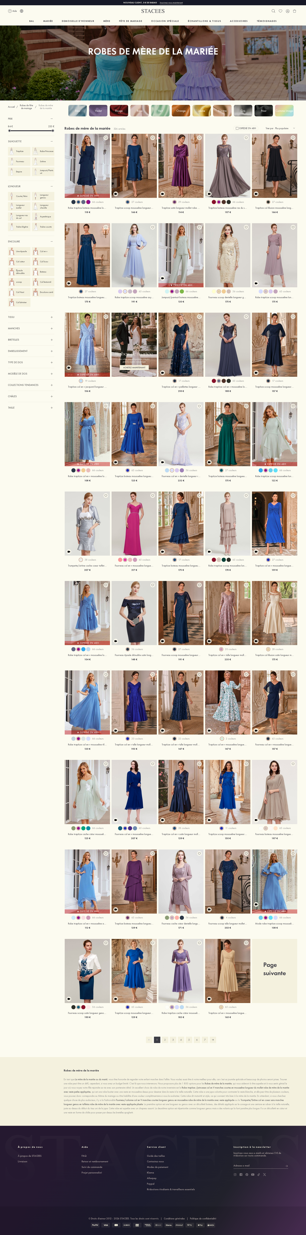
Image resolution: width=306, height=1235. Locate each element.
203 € (228, 927)
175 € (87, 301)
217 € (134, 570)
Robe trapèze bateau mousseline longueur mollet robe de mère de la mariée (106, 208)
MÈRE (106, 21)
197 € (228, 212)
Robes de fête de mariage (26, 107)
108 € (87, 480)
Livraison (22, 1161)
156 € (87, 391)
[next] (213, 1040)
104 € (87, 659)
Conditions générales (174, 1218)
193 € (134, 748)
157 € (275, 391)
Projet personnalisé (92, 1172)
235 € (228, 659)
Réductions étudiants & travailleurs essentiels (171, 1189)
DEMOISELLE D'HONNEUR (78, 21)
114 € (181, 212)
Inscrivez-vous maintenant (171, 2)
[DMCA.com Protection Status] (211, 1225)
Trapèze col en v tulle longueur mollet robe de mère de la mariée (241, 655)
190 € (87, 1017)
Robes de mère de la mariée (46, 107)
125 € (134, 480)
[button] (31, 118)
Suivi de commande (92, 1167)
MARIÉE (48, 21)
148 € (134, 659)
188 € (228, 391)
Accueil (11, 106)
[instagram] (235, 1174)
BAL (31, 21)
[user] (287, 11)
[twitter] (264, 1174)
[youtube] (252, 1174)
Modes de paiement (157, 1167)
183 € (181, 1017)
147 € (181, 748)
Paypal (150, 1184)
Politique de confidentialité (203, 1218)
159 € (275, 570)
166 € (134, 212)
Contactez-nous (155, 1161)
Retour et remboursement (95, 1161)
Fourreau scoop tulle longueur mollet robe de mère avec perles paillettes (244, 923)
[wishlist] (280, 11)
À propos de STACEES (29, 1156)
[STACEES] (153, 11)
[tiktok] (258, 1174)
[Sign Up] (286, 1166)
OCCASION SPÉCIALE (165, 21)
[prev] (149, 1040)
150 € (228, 838)
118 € (87, 212)
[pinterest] (246, 1174)
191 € (134, 301)
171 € (181, 927)
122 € (275, 480)
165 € (228, 1017)
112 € (87, 927)
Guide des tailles (156, 1156)
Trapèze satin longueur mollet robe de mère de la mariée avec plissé (196, 208)
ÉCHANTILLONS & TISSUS (204, 21)
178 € (228, 570)
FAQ (84, 1156)
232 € (181, 480)
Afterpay (152, 1178)
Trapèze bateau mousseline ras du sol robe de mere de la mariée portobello (247, 208)
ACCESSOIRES (239, 21)
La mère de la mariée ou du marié (91, 1079)
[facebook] (241, 1174)
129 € (181, 838)
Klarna (150, 1172)
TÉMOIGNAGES (267, 21)
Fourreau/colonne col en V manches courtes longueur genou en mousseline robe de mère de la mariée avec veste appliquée (175, 1100)
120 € (181, 301)
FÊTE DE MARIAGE (130, 21)
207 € (87, 570)
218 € (181, 391)
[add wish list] (105, 137)
